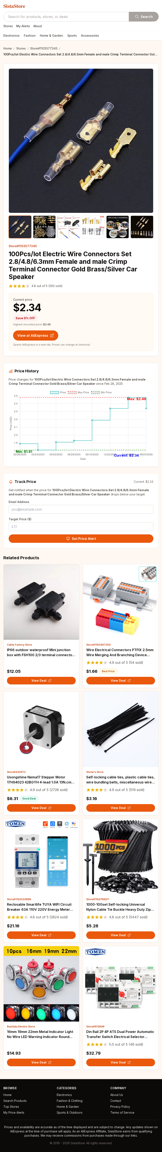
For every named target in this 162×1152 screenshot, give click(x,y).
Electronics (11, 35)
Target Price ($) (20, 519)
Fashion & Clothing (69, 1100)
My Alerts (23, 26)
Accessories (90, 35)
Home (7, 48)
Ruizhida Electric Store (21, 1026)
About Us (116, 1095)
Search (147, 17)
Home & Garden (51, 35)
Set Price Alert (84, 538)
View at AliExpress (32, 335)
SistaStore (14, 6)
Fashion (30, 35)
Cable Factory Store (19, 644)
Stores (8, 26)
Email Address (19, 502)
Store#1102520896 (19, 899)
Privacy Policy (120, 1106)
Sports (72, 35)
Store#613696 (95, 1026)
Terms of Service (122, 1112)
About (37, 26)
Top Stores (11, 1106)
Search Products (15, 1100)
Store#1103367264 (98, 644)
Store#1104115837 (97, 899)
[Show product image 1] (20, 227)
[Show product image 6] (142, 227)
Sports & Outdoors (69, 1112)
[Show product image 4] (93, 227)
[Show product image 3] (68, 227)
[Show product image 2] (44, 227)
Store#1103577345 (43, 48)
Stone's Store (95, 772)
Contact (115, 1100)
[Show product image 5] (117, 227)
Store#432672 (16, 772)
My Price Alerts (13, 1112)
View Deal (38, 680)
